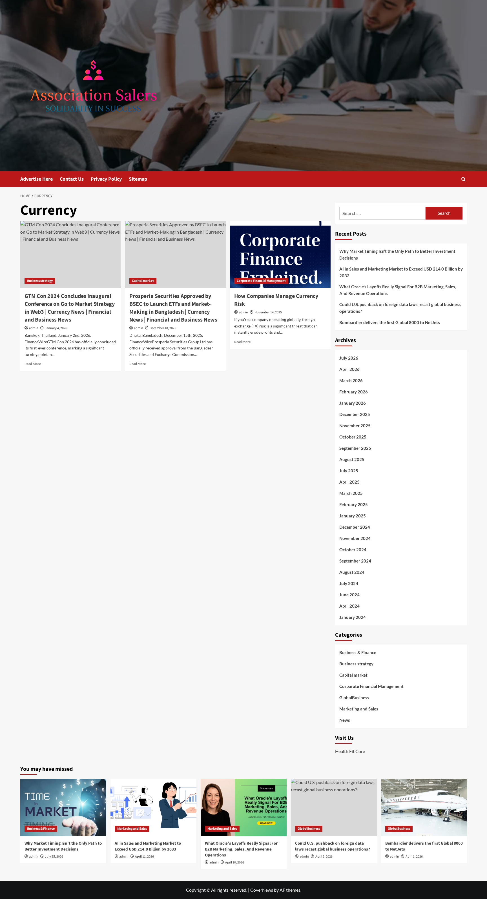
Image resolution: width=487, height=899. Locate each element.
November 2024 (355, 538)
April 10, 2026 (234, 862)
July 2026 (348, 357)
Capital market (143, 280)
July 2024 (348, 583)
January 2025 (352, 515)
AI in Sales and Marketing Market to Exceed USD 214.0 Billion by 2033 (401, 272)
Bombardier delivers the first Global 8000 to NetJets (389, 322)
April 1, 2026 (414, 856)
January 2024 (352, 617)
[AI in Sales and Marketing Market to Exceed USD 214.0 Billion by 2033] (153, 807)
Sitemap (138, 179)
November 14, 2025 (268, 312)
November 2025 (355, 425)
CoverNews (261, 890)
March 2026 (351, 380)
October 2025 (352, 436)
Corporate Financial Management (261, 280)
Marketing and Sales (358, 708)
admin (33, 328)
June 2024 (349, 594)
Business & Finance (357, 652)
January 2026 (352, 403)
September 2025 (355, 448)
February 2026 (353, 391)
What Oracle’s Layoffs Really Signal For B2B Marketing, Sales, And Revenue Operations (397, 290)
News (344, 720)
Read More (33, 364)
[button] (463, 179)
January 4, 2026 (56, 328)
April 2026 (349, 369)
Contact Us (72, 179)
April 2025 (349, 481)
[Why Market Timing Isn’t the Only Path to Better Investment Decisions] (63, 807)
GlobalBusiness (354, 697)
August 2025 (351, 459)
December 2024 (354, 527)
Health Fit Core (350, 751)
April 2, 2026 (324, 856)
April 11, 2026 (144, 856)
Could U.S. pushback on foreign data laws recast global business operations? (400, 308)
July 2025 (348, 470)
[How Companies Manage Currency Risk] (280, 254)
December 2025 (354, 414)
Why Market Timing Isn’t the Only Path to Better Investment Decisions (397, 254)
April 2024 (349, 605)
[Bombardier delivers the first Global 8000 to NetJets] (424, 807)
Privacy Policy (106, 179)
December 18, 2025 (163, 328)
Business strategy (40, 280)
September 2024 (355, 560)
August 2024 (351, 572)
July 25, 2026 (54, 856)
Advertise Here (36, 179)
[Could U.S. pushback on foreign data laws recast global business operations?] (334, 807)
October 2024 (352, 549)
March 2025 (351, 493)
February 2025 (353, 504)
